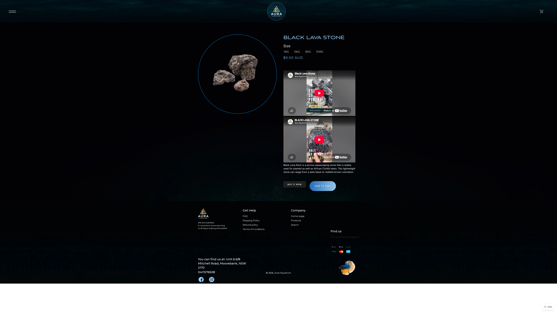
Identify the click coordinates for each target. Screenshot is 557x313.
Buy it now (294, 184)
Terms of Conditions (253, 229)
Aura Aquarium (282, 272)
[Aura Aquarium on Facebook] (201, 278)
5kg (308, 51)
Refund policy (250, 224)
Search (295, 224)
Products (296, 220)
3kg (297, 51)
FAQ (245, 216)
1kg (286, 51)
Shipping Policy (251, 220)
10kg (320, 51)
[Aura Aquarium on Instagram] (211, 278)
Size (286, 46)
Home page (297, 216)
